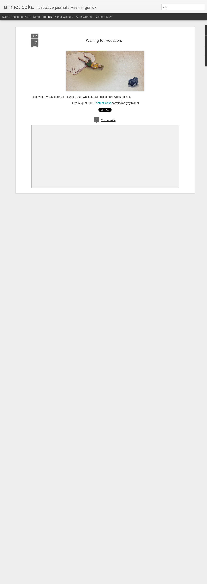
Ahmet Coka (104, 103)
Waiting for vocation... (105, 40)
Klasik (6, 17)
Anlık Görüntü (84, 17)
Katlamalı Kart (21, 17)
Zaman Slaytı (104, 17)
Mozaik (47, 17)
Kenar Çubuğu (64, 17)
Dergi (36, 17)
